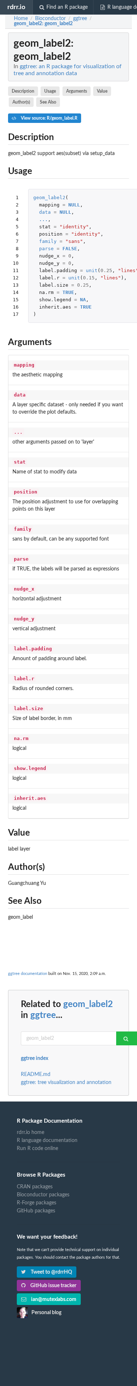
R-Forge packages (36, 1202)
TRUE (68, 292)
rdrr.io (16, 7)
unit (92, 270)
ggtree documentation (27, 974)
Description (23, 91)
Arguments (76, 91)
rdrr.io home (30, 1132)
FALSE (69, 248)
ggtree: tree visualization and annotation (66, 1082)
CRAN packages (35, 1186)
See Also (48, 102)
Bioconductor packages (43, 1194)
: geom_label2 (43, 23)
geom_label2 (49, 197)
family (48, 241)
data (45, 212)
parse (46, 248)
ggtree (43, 1015)
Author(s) (21, 102)
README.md (35, 1074)
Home (21, 18)
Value (102, 91)
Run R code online (37, 1148)
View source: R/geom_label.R (48, 118)
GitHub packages (36, 1210)
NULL (74, 205)
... (43, 219)
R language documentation (47, 1140)
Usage (50, 91)
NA (83, 299)
